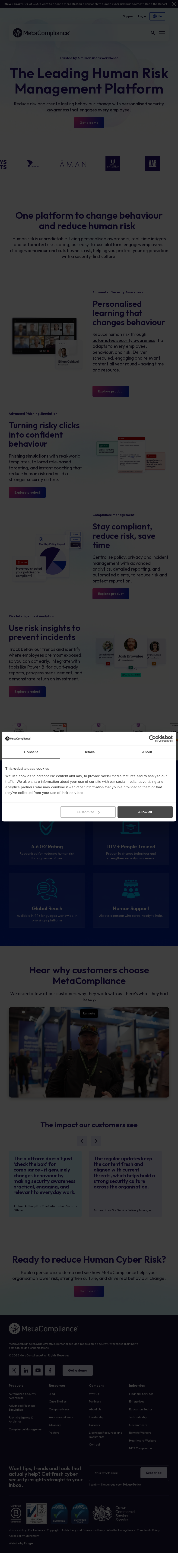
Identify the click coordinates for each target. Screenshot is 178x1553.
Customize (85, 812)
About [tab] (147, 752)
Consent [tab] (31, 752)
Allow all (145, 812)
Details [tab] (89, 752)
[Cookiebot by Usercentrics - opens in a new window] (152, 738)
